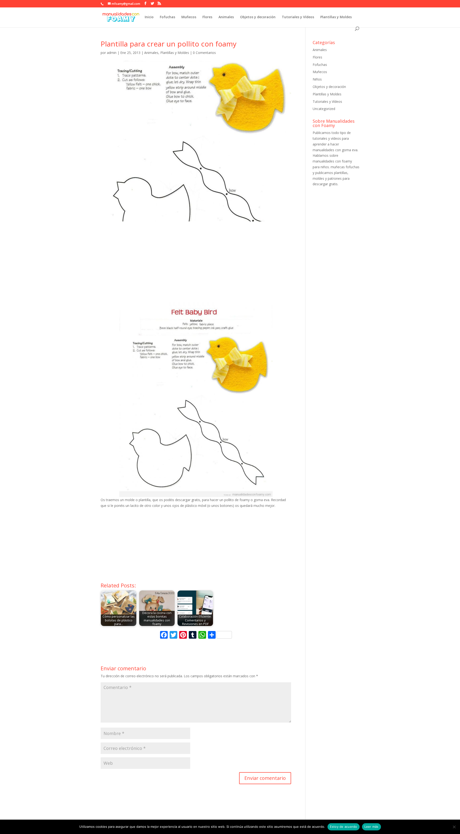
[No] (454, 826)
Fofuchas (167, 17)
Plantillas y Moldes (336, 17)
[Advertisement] (196, 266)
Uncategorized (324, 108)
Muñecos (188, 17)
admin (111, 52)
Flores (207, 17)
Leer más (371, 826)
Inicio (149, 17)
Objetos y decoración (258, 17)
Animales (226, 17)
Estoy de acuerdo (343, 826)
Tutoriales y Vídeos (298, 17)
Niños (317, 79)
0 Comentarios (204, 52)
